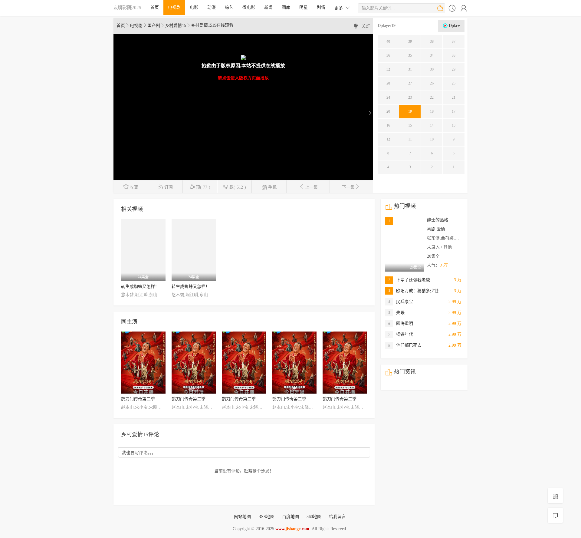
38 (432, 41)
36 (388, 55)
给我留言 (337, 516)
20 (388, 111)
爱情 (441, 229)
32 (388, 69)
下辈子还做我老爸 (409, 280)
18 (432, 111)
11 (410, 139)
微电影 (248, 7)
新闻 (268, 7)
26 (432, 83)
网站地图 (242, 516)
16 (388, 125)
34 (432, 55)
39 (410, 41)
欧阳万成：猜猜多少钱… (415, 291)
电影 (194, 7)
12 (388, 139)
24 (388, 97)
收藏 (130, 187)
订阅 (165, 187)
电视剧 (174, 7)
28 (388, 83)
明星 (303, 7)
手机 (269, 187)
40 (388, 41)
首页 (154, 7)
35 (410, 55)
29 (453, 69)
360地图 (314, 516)
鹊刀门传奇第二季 (138, 399)
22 (432, 97)
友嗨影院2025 (127, 7)
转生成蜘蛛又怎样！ (140, 286)
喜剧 (431, 229)
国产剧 (153, 25)
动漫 (211, 7)
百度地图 (290, 516)
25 (453, 83)
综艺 (229, 7)
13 (453, 125)
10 (432, 139)
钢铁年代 (400, 334)
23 (410, 97)
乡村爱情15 (175, 25)
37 (453, 41)
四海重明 (400, 323)
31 (410, 69)
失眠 (396, 312)
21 (453, 97)
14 (432, 125)
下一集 (351, 187)
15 (410, 125)
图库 (286, 7)
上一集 (308, 187)
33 (453, 55)
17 (453, 111)
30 (432, 69)
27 (410, 83)
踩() (234, 187)
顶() (199, 187)
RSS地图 (266, 516)
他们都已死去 (405, 345)
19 (410, 111)
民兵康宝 (400, 301)
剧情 (321, 7)
